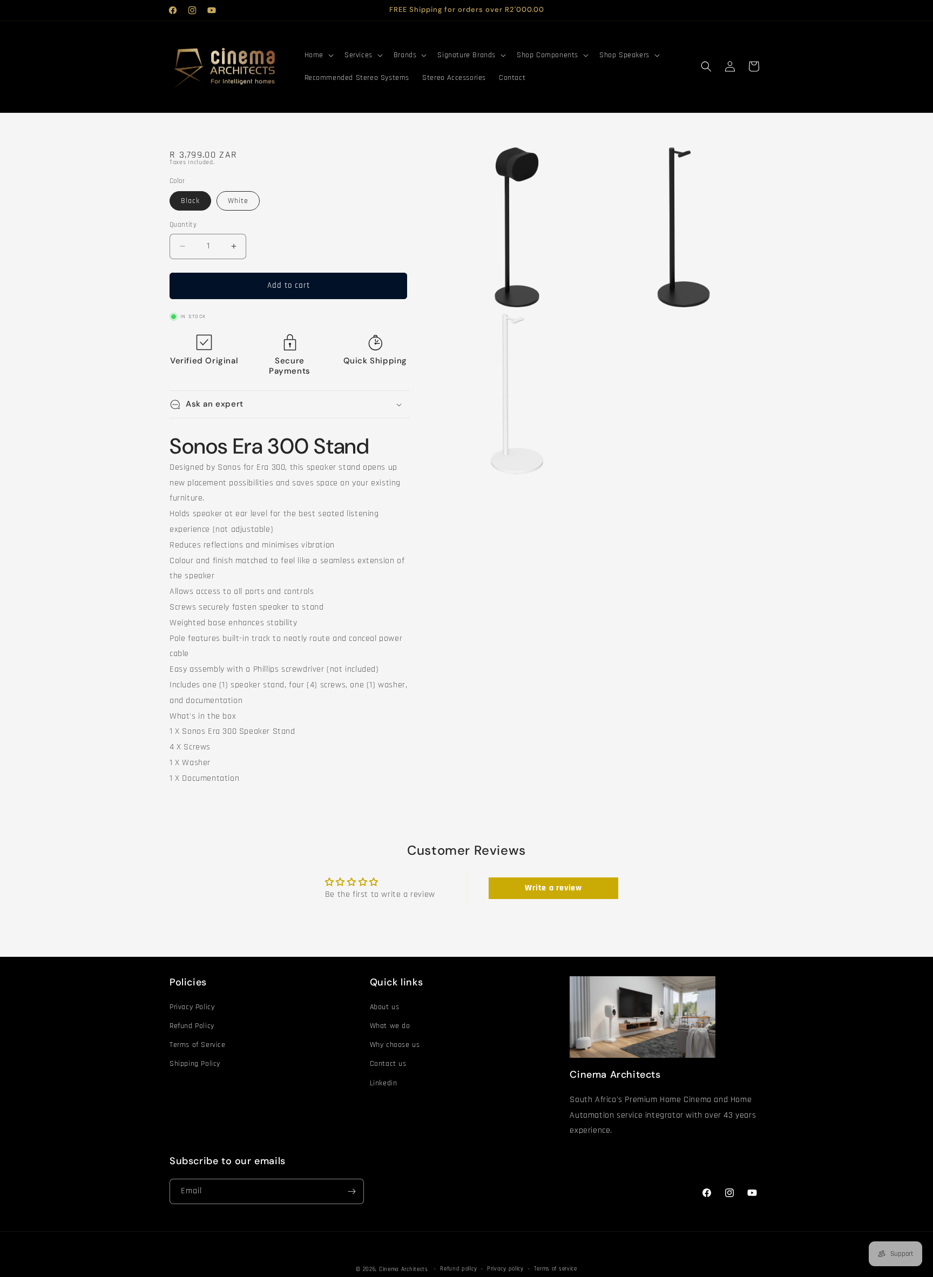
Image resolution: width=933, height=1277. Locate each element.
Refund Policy (192, 1026)
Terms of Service (198, 1045)
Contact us (388, 1064)
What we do (390, 1026)
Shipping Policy (195, 1064)
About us (385, 1007)
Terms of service (555, 1269)
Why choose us (395, 1045)
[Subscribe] (351, 1191)
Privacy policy (505, 1269)
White (238, 201)
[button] (318, 55)
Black (190, 201)
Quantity (183, 224)
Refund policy (458, 1269)
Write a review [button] (553, 888)
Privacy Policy (192, 1007)
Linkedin (383, 1083)
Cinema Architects (403, 1269)
